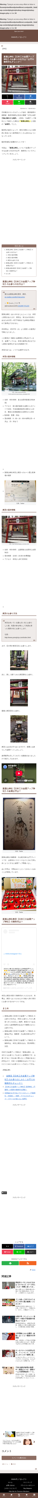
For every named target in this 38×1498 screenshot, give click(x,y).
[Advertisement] (19, 183)
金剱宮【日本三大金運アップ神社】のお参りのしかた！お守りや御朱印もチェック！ (20, 1079)
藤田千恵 (6, 988)
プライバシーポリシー (28, 1485)
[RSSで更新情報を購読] (27, 1263)
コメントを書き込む (19, 1458)
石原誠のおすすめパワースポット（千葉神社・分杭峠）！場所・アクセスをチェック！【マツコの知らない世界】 (20, 1096)
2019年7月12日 (23, 306)
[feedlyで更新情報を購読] (10, 1263)
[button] (30, 102)
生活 (5, 1192)
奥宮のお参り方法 (13, 260)
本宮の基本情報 (13, 255)
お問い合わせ (10, 1485)
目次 (16, 246)
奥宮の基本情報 (13, 257)
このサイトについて (10, 1488)
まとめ (8, 273)
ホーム (10, 1482)
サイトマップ (27, 1482)
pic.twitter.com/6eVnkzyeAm (15, 297)
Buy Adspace (28, 1488)
